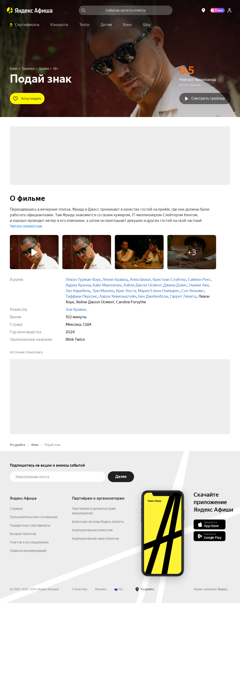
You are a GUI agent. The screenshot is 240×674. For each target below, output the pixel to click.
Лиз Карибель (78, 291)
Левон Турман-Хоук (83, 279)
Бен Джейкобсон (153, 296)
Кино (34, 515)
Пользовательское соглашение (34, 588)
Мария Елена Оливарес (159, 291)
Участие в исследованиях (29, 613)
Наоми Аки (199, 285)
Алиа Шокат (140, 279)
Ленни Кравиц (115, 279)
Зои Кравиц (76, 309)
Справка (16, 579)
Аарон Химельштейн (117, 296)
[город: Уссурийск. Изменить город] (203, 10)
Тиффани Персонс (82, 296)
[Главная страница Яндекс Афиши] (10, 10)
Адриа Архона (78, 285)
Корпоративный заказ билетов (95, 609)
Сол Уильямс (192, 291)
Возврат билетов (23, 605)
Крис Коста (126, 291)
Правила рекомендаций (28, 621)
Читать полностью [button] (26, 226)
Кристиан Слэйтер (169, 279)
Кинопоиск (34, 352)
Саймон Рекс (199, 279)
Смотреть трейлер (208, 98)
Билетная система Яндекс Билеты (98, 592)
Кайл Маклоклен (107, 285)
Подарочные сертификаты (30, 596)
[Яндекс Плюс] (217, 10)
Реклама (100, 660)
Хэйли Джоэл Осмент (142, 285)
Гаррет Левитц (183, 296)
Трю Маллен (103, 291)
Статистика (79, 660)
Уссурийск (17, 515)
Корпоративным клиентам (92, 601)
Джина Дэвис (175, 285)
